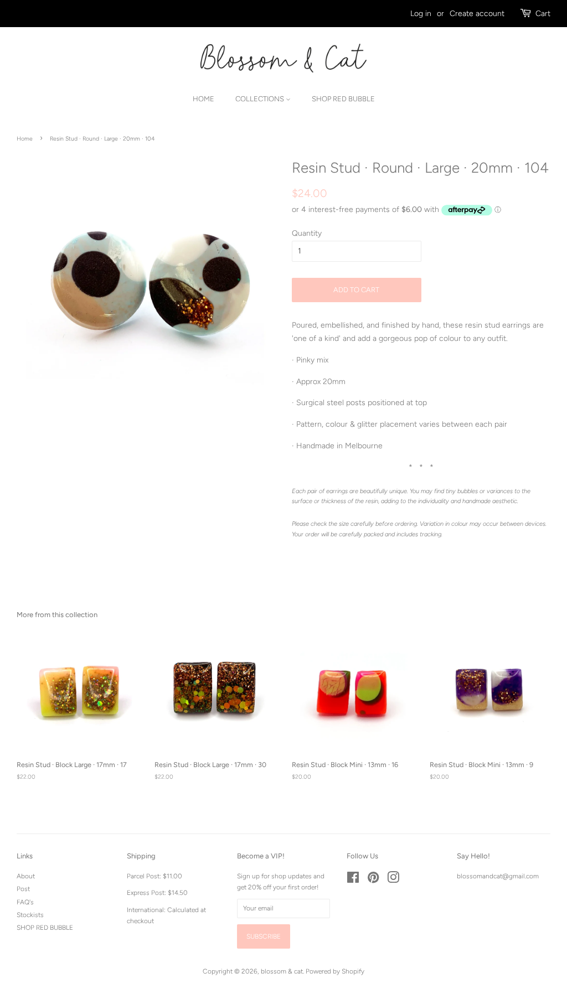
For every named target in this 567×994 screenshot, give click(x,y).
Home (203, 99)
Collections (260, 99)
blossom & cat (282, 971)
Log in (420, 13)
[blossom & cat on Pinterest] (373, 880)
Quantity (307, 233)
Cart (542, 13)
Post (23, 889)
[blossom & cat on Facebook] (353, 880)
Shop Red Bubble (343, 99)
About (26, 876)
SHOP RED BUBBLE (45, 927)
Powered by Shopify (335, 971)
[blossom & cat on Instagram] (393, 880)
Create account (477, 13)
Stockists (30, 915)
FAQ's (25, 902)
